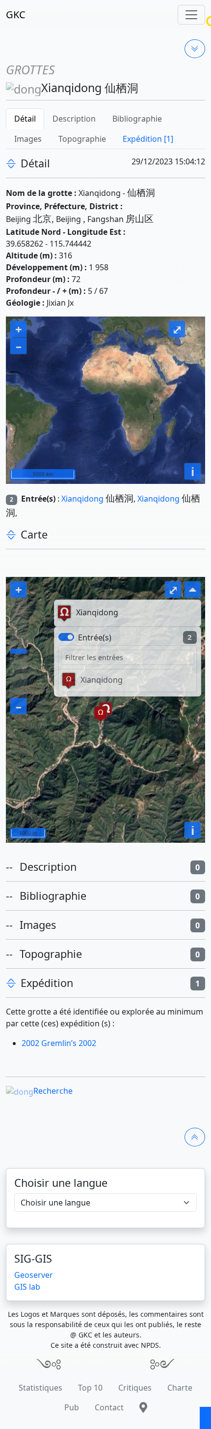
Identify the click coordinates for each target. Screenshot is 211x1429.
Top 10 (90, 1387)
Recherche (53, 1090)
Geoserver (33, 1275)
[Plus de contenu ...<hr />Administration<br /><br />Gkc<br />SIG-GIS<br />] (195, 48)
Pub (71, 1407)
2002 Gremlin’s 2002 (59, 1043)
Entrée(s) (94, 637)
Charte (179, 1387)
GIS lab (27, 1286)
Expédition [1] (148, 138)
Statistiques (40, 1387)
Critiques (135, 1387)
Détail (25, 118)
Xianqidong (82, 498)
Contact (109, 1407)
